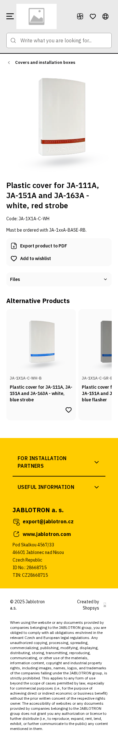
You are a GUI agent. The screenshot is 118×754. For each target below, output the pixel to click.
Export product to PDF (43, 246)
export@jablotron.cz (48, 521)
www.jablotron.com (47, 534)
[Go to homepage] (44, 16)
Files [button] (15, 279)
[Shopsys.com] (105, 605)
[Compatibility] (80, 16)
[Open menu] (10, 16)
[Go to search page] (13, 40)
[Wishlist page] (93, 16)
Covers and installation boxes (45, 62)
